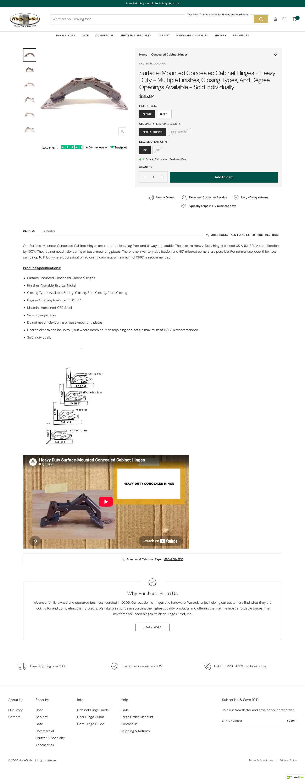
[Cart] (295, 19)
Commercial (104, 35)
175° (145, 149)
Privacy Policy (288, 760)
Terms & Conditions (261, 760)
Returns (48, 230)
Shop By (220, 35)
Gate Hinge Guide (90, 724)
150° (158, 149)
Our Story (15, 710)
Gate (85, 35)
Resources (241, 35)
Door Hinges (65, 35)
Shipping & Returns (135, 731)
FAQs (124, 710)
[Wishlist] (285, 19)
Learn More (152, 627)
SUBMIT (292, 720)
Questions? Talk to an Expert (245, 235)
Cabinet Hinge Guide (93, 710)
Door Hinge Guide (90, 717)
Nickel (164, 114)
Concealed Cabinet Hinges (169, 54)
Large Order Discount (137, 717)
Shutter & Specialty (136, 35)
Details (29, 230)
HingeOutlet (26, 760)
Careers (14, 717)
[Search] (261, 19)
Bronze (147, 114)
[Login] (276, 19)
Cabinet (164, 35)
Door (39, 710)
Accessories (44, 745)
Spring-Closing (152, 132)
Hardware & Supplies (192, 35)
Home (143, 54)
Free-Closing (179, 132)
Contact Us (129, 724)
